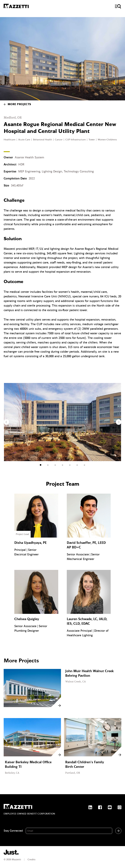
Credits (31, 859)
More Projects (19, 104)
